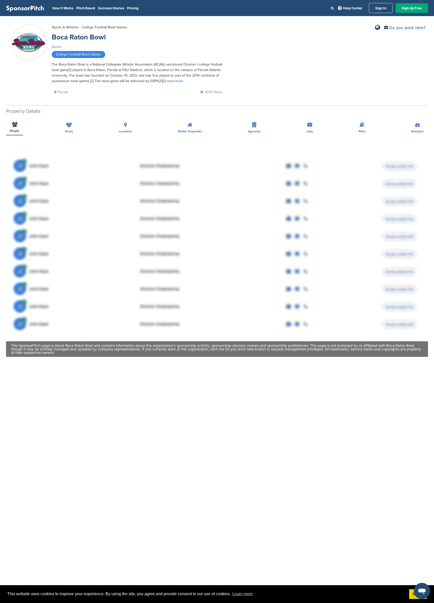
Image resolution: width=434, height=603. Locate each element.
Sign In (380, 8)
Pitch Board (85, 8)
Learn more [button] (242, 594)
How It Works (62, 8)
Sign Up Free (412, 8)
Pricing (132, 8)
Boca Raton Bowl (79, 37)
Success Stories (111, 8)
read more (175, 81)
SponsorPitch (25, 8)
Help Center (352, 8)
